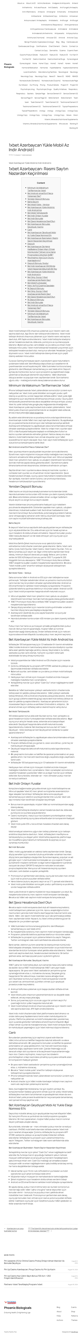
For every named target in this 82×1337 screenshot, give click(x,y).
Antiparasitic (59, 33)
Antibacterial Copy (50, 16)
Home (34, 63)
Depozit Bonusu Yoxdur (38, 263)
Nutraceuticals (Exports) (51, 80)
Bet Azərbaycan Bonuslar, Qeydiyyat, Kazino (39, 225)
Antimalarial (62, 29)
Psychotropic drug (28, 89)
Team (76, 98)
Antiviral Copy (72, 37)
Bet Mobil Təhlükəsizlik (38, 212)
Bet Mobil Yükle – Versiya (38, 204)
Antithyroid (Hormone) (36, 37)
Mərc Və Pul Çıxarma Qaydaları (41, 285)
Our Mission (23, 85)
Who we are (63, 124)
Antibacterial (73, 12)
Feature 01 (44, 55)
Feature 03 (64, 55)
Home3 (60, 63)
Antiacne (41, 12)
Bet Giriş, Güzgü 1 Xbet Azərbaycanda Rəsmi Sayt (39, 278)
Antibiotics (63, 16)
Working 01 (74, 124)
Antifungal (64, 20)
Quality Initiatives (60, 89)
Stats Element (66, 98)
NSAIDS (75, 76)
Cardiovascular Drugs (26, 46)
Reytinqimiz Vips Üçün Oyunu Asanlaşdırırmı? (41, 259)
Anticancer (74, 16)
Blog (58, 42)
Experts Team (72, 50)
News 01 (52, 76)
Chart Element (54, 46)
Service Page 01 (27, 98)
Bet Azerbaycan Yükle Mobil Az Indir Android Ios (41, 208)
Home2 (53, 63)
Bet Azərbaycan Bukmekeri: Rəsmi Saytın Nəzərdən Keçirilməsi (43, 239)
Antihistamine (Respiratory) (52, 25)
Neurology (74, 72)
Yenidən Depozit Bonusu (39, 199)
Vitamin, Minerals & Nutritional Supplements (61, 119)
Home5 (75, 63)
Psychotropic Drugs (44, 89)
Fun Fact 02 (26, 59)
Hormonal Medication (30, 68)
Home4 (68, 63)
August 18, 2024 (73, 1284)
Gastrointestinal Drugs (56, 59)
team (27, 102)
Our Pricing (34, 85)
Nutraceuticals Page (70, 80)
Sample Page (40, 93)
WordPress (74, 1332)
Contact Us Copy (41, 50)
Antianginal (51, 12)
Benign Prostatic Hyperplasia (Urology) (39, 42)
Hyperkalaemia (55, 68)
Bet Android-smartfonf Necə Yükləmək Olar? (40, 194)
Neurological (63, 72)
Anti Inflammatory (29, 12)
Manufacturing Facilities (47, 72)
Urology (42, 111)
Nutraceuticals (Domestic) (30, 80)
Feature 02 (54, 55)
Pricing (42, 85)
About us (20, 3)
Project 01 (64, 85)
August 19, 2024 (73, 1269)
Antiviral (62, 37)
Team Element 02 (51, 102)
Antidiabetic (53, 20)
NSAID (68, 76)
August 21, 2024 (75, 1262)
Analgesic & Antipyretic (61, 3)
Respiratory (73, 89)
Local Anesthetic (30, 72)
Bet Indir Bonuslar (35, 218)
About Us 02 (31, 3)
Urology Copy (60, 111)
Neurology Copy (27, 76)
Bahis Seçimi (33, 201)
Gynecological (72, 59)
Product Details (53, 85)
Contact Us (73, 46)
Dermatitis (54, 50)
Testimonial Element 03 (51, 106)
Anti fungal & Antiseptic (69, 7)
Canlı (30, 229)
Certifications (41, 46)
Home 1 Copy (43, 63)
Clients (64, 46)
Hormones (44, 68)
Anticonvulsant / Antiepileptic (35, 20)
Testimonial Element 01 (69, 102)
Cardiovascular (72, 42)
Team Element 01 (37, 102)
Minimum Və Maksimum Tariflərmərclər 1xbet (38, 189)
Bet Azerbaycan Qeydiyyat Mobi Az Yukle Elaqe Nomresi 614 (42, 234)
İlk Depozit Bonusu (36, 288)
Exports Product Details (29, 55)
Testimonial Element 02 (32, 106)
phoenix (17, 155)
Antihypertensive (71, 25)
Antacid (75, 3)
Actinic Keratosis (44, 3)
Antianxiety (61, 12)
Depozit (31, 243)
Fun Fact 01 (74, 55)
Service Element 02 (70, 93)
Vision (75, 115)
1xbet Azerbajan (27, 155)
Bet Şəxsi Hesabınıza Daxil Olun (41, 221)
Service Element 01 (54, 93)
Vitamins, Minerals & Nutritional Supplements (40, 124)
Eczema (63, 50)
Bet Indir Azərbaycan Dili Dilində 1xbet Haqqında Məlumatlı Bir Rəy (42, 267)
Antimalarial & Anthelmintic (42, 33)
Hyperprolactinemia (70, 68)
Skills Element (53, 98)
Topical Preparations (70, 106)
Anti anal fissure (40, 7)
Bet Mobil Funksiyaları (37, 283)
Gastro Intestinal (39, 59)
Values (68, 115)
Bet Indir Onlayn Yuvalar (38, 215)
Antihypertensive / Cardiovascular (43, 29)
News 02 (60, 76)
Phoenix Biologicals (9, 65)
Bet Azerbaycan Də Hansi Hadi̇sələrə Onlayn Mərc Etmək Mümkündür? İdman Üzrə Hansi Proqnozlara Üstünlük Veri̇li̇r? (42, 250)
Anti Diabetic (53, 7)
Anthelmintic (27, 7)
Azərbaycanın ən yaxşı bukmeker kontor (14, 1229)
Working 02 (73, 128)
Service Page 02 (40, 98)
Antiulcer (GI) (51, 37)
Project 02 (74, 85)
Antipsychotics (72, 33)
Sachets (30, 93)
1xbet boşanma (36, 412)
